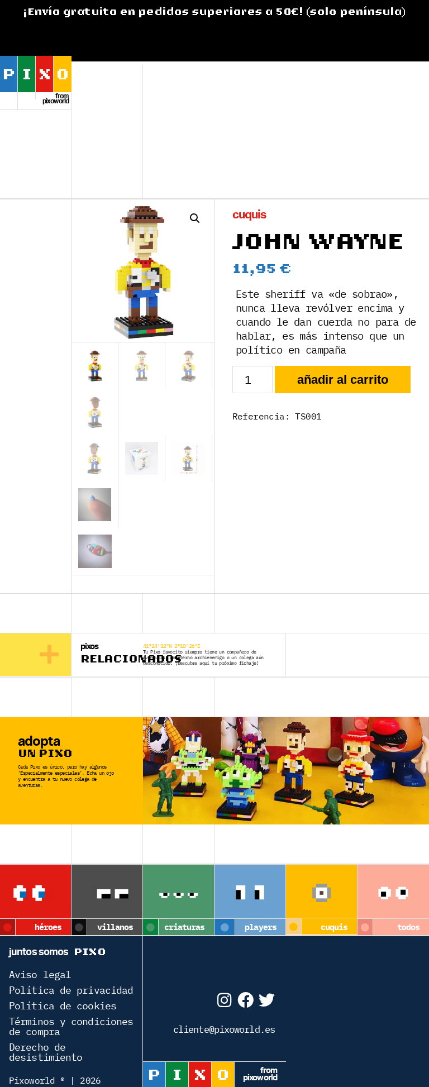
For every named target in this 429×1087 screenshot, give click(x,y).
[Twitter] (267, 1000)
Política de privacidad (71, 990)
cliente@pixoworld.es (224, 1029)
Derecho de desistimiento (45, 1052)
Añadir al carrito (342, 380)
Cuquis (249, 215)
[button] (195, 218)
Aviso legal (40, 974)
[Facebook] (245, 1000)
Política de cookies (62, 1005)
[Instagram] (224, 1000)
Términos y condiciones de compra (71, 1026)
